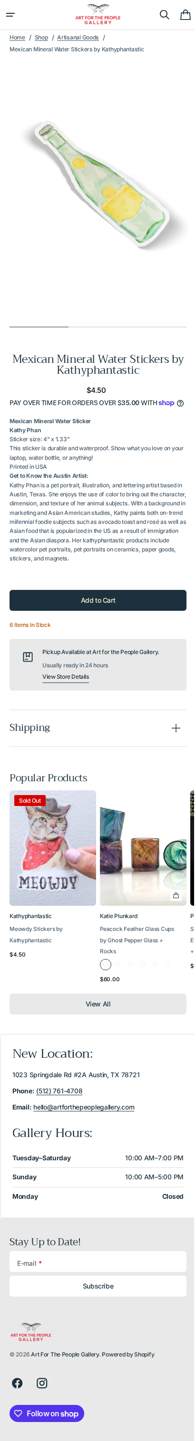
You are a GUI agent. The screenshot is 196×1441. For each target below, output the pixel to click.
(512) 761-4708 (59, 1100)
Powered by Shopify (128, 1364)
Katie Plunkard (118, 925)
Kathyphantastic (31, 925)
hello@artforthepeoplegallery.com (83, 1116)
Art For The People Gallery (65, 1364)
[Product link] (53, 898)
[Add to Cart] (176, 905)
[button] (10, 14)
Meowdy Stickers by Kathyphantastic (36, 944)
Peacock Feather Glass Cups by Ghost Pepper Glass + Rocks (137, 950)
